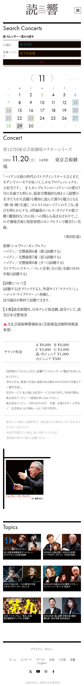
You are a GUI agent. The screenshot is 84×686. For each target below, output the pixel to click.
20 (75, 110)
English (42, 663)
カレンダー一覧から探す (20, 36)
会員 (51, 659)
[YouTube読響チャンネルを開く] (38, 672)
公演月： (7, 45)
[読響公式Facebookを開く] (53, 672)
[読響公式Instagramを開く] (46, 672)
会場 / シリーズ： (10, 54)
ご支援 (62, 659)
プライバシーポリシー (42, 649)
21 (8, 118)
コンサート (26, 659)
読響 (72, 659)
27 (75, 118)
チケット (40, 659)
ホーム (12, 659)
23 (30, 118)
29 (19, 126)
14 (8, 110)
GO (42, 62)
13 (75, 102)
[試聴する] (53, 251)
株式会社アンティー (17, 403)
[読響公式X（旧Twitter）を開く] (30, 672)
